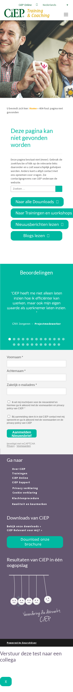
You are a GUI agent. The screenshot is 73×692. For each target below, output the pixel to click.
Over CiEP (18, 469)
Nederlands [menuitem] (49, 5)
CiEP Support (20, 482)
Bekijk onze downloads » (24, 526)
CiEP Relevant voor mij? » (24, 530)
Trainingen (19, 473)
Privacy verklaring (25, 488)
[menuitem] (54, 5)
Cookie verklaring (24, 492)
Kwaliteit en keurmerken (29, 504)
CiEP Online (25, 5)
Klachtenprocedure (25, 498)
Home (33, 108)
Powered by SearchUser (22, 642)
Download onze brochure (35, 541)
